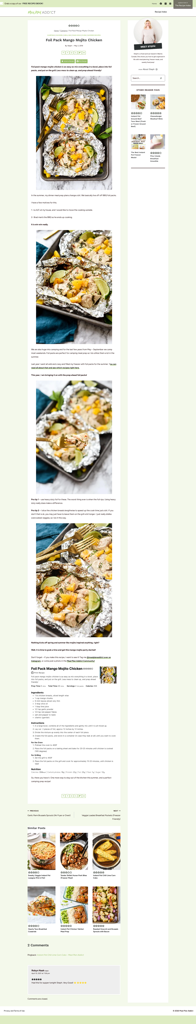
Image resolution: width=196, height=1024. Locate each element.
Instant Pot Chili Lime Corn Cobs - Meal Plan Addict (60, 955)
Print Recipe (82, 61)
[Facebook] (161, 4)
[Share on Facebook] (67, 53)
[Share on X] (76, 53)
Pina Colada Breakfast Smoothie (155, 158)
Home (154, 4)
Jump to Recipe (68, 61)
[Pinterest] (170, 4)
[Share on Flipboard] (80, 53)
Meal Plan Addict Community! (81, 661)
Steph (69, 46)
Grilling (67, 35)
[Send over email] (84, 53)
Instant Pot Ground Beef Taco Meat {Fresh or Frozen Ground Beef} (138, 121)
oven (84, 35)
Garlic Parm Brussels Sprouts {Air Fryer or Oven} (49, 813)
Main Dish (76, 35)
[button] (69, 25)
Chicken (59, 35)
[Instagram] (166, 4)
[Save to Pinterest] (63, 53)
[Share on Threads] (71, 53)
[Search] (160, 78)
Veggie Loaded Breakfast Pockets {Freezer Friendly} (101, 815)
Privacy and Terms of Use (14, 1011)
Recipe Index (161, 12)
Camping (51, 35)
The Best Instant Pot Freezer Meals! (138, 155)
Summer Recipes (94, 35)
